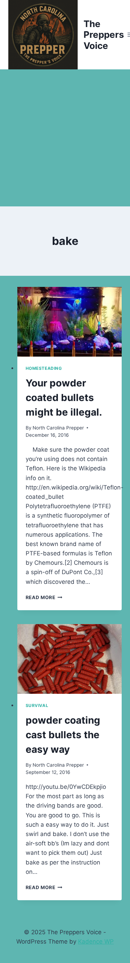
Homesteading (44, 368)
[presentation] (69, 322)
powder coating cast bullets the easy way (63, 734)
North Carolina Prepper (58, 428)
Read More (44, 597)
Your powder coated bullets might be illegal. (64, 397)
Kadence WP (96, 941)
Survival (37, 705)
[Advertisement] (65, 138)
